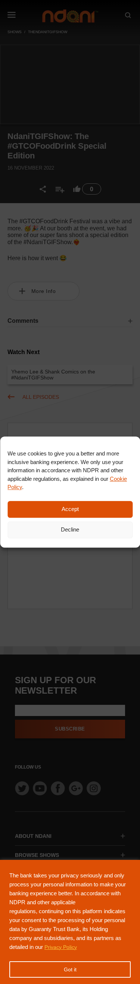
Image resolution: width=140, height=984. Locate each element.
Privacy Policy (60, 947)
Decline (70, 529)
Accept (70, 509)
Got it (70, 969)
